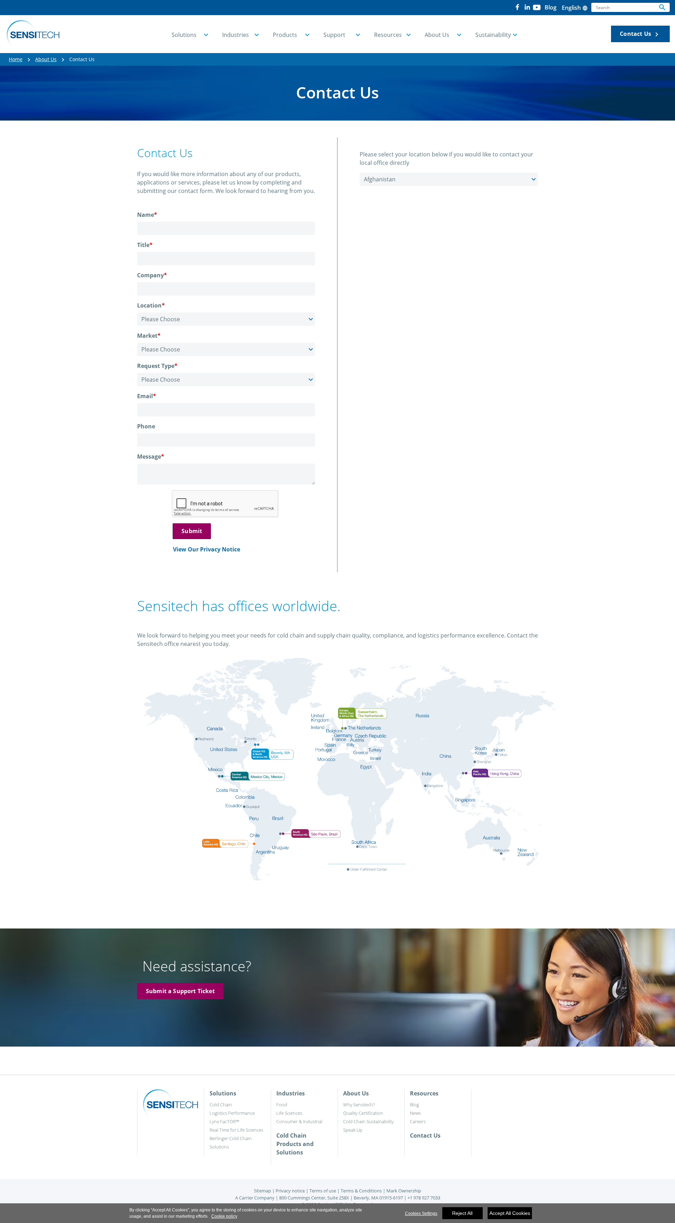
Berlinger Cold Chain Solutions (231, 1142)
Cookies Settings (421, 1213)
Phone (146, 426)
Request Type (157, 366)
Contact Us (640, 34)
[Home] (32, 34)
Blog (414, 1104)
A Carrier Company (255, 1198)
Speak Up (352, 1130)
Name (147, 215)
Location (151, 305)
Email (146, 396)
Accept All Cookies (509, 1213)
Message (150, 456)
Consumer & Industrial (299, 1121)
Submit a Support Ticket (180, 991)
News (415, 1113)
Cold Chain (221, 1104)
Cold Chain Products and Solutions (295, 1144)
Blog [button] (551, 7)
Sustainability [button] (493, 35)
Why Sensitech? (359, 1104)
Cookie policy (224, 1216)
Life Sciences (289, 1113)
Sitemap (262, 1191)
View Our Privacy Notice (206, 549)
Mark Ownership (403, 1191)
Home (15, 59)
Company (152, 275)
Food (281, 1104)
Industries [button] (235, 35)
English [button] (575, 8)
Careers (418, 1121)
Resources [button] (388, 35)
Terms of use (322, 1191)
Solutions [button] (184, 35)
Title (145, 245)
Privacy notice (290, 1191)
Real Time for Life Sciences (236, 1130)
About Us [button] (437, 35)
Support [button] (334, 35)
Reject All (462, 1213)
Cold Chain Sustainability (368, 1121)
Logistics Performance (232, 1113)
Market (149, 335)
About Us (46, 59)
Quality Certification (363, 1113)
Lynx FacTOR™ (224, 1121)
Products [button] (285, 35)
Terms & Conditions (361, 1191)
